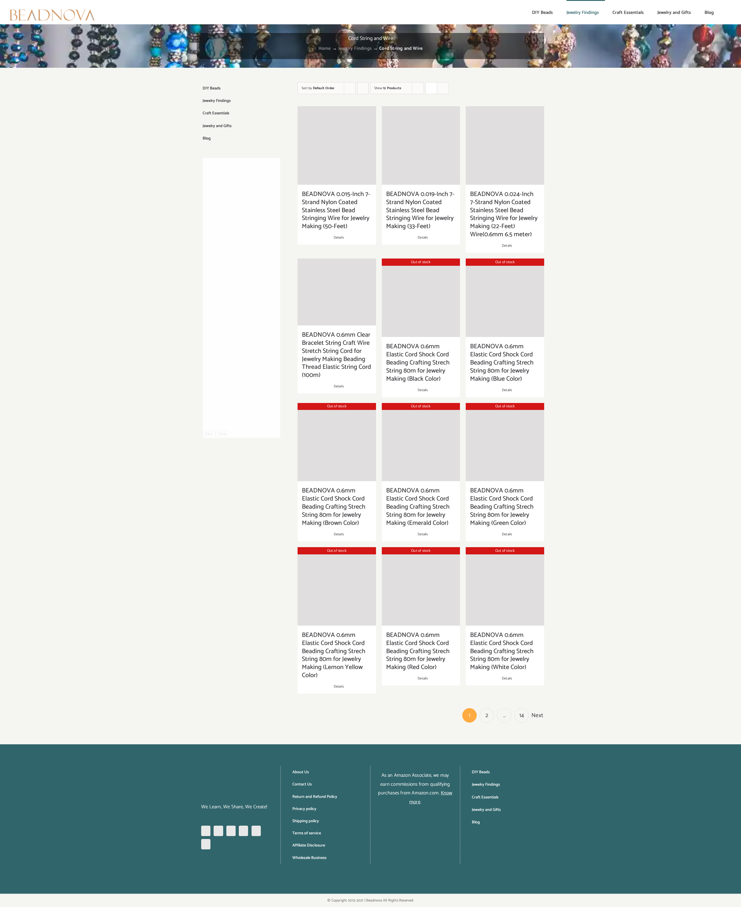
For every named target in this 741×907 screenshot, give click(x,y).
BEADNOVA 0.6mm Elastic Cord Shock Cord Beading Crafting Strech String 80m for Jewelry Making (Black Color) (418, 362)
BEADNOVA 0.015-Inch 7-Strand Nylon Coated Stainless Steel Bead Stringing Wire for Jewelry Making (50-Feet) (336, 210)
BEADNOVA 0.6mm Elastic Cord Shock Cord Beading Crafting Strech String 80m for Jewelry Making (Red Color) (418, 651)
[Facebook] (205, 831)
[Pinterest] (231, 831)
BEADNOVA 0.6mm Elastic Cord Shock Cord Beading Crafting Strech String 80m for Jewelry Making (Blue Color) (501, 362)
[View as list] (442, 88)
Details (339, 237)
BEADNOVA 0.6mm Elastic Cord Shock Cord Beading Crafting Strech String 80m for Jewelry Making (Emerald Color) (418, 506)
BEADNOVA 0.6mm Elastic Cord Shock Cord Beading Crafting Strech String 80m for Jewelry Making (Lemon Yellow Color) (333, 655)
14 (521, 715)
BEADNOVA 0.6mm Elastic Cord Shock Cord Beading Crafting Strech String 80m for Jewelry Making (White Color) (501, 651)
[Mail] (205, 844)
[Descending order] (362, 88)
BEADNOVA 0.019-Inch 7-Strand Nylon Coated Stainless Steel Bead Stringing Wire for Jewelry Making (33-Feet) (420, 210)
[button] (723, 12)
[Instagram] (218, 831)
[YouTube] (256, 831)
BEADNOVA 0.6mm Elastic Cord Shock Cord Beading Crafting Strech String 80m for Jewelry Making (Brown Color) (333, 506)
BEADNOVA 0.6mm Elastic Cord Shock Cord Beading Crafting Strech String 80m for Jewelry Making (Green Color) (501, 506)
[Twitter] (243, 831)
